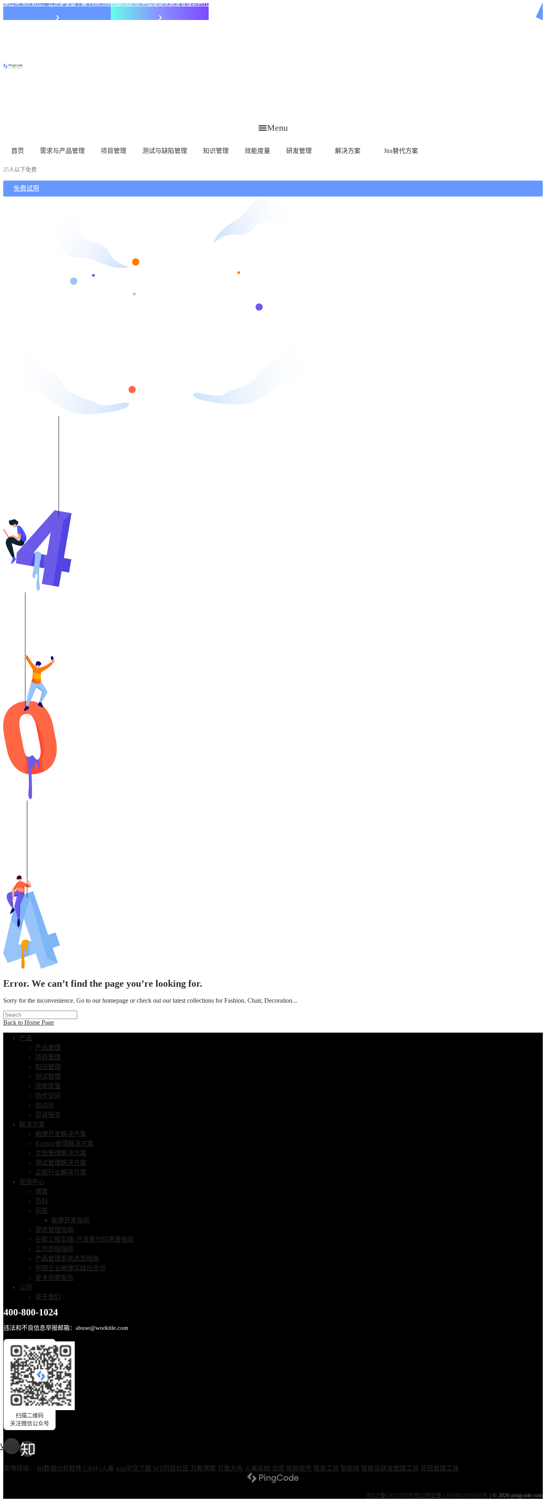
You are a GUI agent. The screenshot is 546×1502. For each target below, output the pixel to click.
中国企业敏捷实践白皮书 (70, 1268)
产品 (25, 1038)
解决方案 (348, 150)
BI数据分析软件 (59, 1468)
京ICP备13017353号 (390, 1495)
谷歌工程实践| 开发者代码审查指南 (84, 1239)
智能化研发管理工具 (390, 1468)
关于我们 (48, 1296)
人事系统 (257, 1468)
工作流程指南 (54, 1249)
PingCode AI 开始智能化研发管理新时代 (160, 4)
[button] (273, 127)
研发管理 (299, 150)
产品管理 (48, 1047)
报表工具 (326, 1468)
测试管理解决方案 (60, 1162)
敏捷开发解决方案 (60, 1133)
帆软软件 (299, 1468)
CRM (91, 1468)
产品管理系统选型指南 (67, 1258)
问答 (41, 1210)
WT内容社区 (171, 1468)
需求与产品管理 (62, 150)
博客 (41, 1191)
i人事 (107, 1468)
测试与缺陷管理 (164, 150)
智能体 (350, 1468)
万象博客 (203, 1468)
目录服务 (48, 1114)
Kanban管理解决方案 (64, 1143)
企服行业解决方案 (60, 1172)
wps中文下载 (133, 1468)
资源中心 (32, 1181)
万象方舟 (230, 1468)
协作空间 (48, 1095)
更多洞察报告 (54, 1277)
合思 (278, 1468)
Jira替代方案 (401, 150)
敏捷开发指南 (70, 1220)
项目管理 (113, 150)
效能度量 (257, 150)
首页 (17, 150)
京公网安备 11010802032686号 (451, 1495)
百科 (41, 1201)
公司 (25, 1287)
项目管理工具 (439, 1468)
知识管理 (216, 150)
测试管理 (48, 1076)
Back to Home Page (28, 1022)
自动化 (44, 1105)
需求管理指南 (54, 1229)
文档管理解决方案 (60, 1153)
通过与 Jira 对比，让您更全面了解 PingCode (57, 4)
